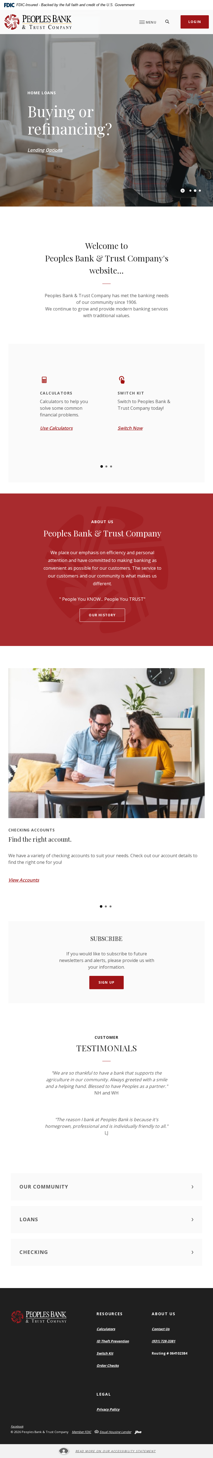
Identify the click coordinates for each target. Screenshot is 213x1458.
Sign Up (106, 982)
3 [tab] (200, 191)
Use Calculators (56, 428)
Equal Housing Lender (115, 1432)
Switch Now (130, 428)
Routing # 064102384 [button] (169, 1353)
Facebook (17, 1426)
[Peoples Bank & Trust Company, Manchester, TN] (38, 22)
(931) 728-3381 (163, 1341)
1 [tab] (190, 191)
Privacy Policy (108, 1409)
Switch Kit (105, 1353)
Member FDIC (81, 1432)
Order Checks (108, 1365)
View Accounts (23, 880)
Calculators (106, 1329)
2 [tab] (195, 190)
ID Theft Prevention (113, 1341)
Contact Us (160, 1329)
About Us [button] (163, 1313)
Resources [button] (110, 1313)
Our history (102, 615)
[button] (106, 1187)
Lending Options (44, 150)
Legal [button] (104, 1394)
